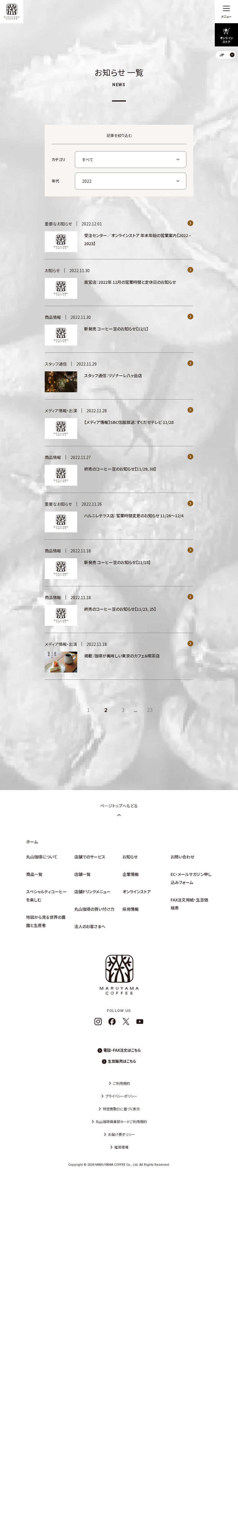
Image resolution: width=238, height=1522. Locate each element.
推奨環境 (121, 1147)
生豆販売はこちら (122, 1061)
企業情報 (130, 874)
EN (228, 78)
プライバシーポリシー (121, 1095)
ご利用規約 (121, 1083)
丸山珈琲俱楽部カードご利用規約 (121, 1121)
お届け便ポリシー (121, 1134)
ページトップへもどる (119, 806)
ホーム (32, 842)
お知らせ (130, 857)
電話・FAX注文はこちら (122, 1050)
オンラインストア (136, 891)
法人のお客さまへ (89, 926)
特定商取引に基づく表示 (121, 1108)
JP (228, 68)
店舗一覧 (82, 874)
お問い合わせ (182, 857)
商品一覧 (34, 874)
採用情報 (130, 909)
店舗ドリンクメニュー (92, 891)
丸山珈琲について (41, 857)
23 (150, 709)
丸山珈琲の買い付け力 (94, 909)
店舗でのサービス (89, 857)
